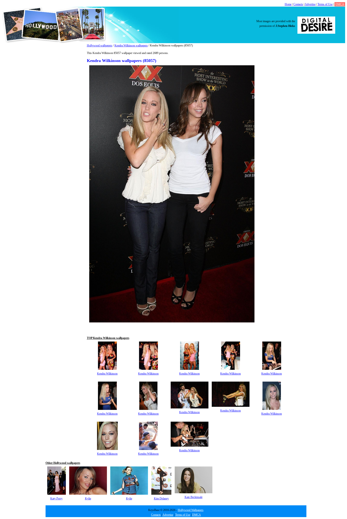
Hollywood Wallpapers (190, 510)
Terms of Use (325, 4)
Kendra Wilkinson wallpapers (131, 45)
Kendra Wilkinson (107, 373)
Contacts (298, 4)
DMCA (339, 4)
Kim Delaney (161, 498)
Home (288, 4)
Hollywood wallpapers (99, 45)
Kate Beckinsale (194, 497)
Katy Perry (56, 498)
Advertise (310, 4)
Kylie (88, 498)
